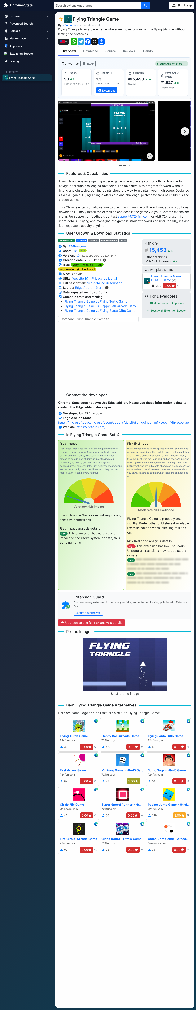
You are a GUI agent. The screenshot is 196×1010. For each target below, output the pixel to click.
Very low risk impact (87, 265)
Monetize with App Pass (168, 303)
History (15, 71)
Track (90, 63)
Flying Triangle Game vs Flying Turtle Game (95, 301)
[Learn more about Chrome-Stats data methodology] (107, 288)
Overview (68, 51)
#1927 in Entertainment (159, 261)
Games (93, 240)
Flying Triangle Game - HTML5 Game (167, 278)
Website (78, 278)
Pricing (14, 61)
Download (90, 51)
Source (110, 51)
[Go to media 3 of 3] (129, 165)
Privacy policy (102, 278)
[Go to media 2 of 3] (124, 165)
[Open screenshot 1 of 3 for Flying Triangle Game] (106, 131)
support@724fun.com (133, 216)
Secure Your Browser (88, 612)
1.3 (78, 255)
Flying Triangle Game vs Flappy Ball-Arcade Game (100, 306)
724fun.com (70, 25)
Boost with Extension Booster (168, 310)
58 (75, 251)
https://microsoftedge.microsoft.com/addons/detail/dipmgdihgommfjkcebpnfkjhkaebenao (123, 422)
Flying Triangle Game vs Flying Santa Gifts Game (99, 311)
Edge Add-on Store (171, 63)
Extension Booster (22, 53)
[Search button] (145, 5)
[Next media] (185, 131)
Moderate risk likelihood (77, 269)
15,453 (161, 250)
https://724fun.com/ (91, 427)
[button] (181, 5)
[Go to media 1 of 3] (120, 165)
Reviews (129, 51)
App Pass (16, 46)
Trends (147, 51)
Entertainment (91, 25)
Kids (123, 240)
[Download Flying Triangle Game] (109, 82)
